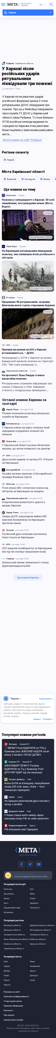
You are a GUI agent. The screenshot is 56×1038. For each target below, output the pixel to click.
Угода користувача (13, 1001)
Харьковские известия (17, 498)
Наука (6, 898)
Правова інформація (13, 1006)
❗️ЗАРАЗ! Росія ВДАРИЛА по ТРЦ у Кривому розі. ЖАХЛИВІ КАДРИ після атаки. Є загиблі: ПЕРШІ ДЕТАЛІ (26, 751)
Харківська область (24, 63)
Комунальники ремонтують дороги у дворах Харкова (23, 504)
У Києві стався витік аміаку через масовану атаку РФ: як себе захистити (26, 817)
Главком (10, 558)
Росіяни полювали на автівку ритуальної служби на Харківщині (26, 415)
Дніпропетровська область (41, 925)
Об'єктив (10, 484)
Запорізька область (39, 935)
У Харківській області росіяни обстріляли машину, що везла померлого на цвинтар (26, 447)
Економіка (8, 912)
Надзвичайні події (12, 908)
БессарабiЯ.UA (13, 470)
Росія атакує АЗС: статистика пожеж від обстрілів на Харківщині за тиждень (25, 489)
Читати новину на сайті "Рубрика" (22, 139)
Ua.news (10, 530)
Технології (34, 908)
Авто (6, 903)
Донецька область (12, 930)
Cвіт (32, 889)
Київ (29, 779)
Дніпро (7, 971)
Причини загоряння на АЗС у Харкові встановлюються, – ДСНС (24, 351)
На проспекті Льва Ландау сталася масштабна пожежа (23, 377)
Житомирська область (40, 930)
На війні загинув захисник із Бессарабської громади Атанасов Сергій (27, 475)
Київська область (38, 939)
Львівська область (12, 944)
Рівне (32, 961)
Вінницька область (12, 925)
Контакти (8, 1010)
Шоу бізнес (9, 894)
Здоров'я (34, 903)
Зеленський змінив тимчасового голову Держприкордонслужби (25, 564)
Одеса (32, 825)
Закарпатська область (14, 935)
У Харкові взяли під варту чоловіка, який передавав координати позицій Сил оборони (25, 431)
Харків (21, 195)
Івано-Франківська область (15, 939)
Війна (32, 894)
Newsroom (11, 195)
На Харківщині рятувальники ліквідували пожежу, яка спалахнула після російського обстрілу (28, 254)
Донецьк (34, 975)
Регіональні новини (26, 4)
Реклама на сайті (12, 992)
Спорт (33, 898)
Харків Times (12, 409)
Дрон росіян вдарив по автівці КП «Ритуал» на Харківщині (27, 461)
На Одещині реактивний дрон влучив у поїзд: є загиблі (27, 802)
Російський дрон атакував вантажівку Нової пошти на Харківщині (24, 536)
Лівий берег (11, 246)
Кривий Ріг (25, 744)
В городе (10, 297)
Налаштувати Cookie (13, 1020)
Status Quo (11, 441)
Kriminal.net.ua (13, 424)
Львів (6, 975)
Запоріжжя (35, 966)
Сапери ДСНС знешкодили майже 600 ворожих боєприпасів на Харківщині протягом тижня (24, 520)
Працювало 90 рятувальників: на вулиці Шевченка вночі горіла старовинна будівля (28, 303)
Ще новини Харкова (28, 577)
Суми (19, 797)
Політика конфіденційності (13, 996)
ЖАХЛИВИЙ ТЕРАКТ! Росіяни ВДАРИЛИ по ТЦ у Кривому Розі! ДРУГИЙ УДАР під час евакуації (24, 769)
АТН (8, 455)
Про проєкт (9, 1015)
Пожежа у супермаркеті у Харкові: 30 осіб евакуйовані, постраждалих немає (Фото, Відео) (28, 203)
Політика (8, 889)
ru (45, 4)
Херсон (7, 985)
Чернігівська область (14, 948)
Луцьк (7, 980)
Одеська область (38, 944)
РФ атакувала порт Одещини (21, 829)
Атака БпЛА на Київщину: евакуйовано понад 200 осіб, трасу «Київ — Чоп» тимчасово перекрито (27, 787)
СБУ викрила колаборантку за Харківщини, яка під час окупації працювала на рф (27, 550)
